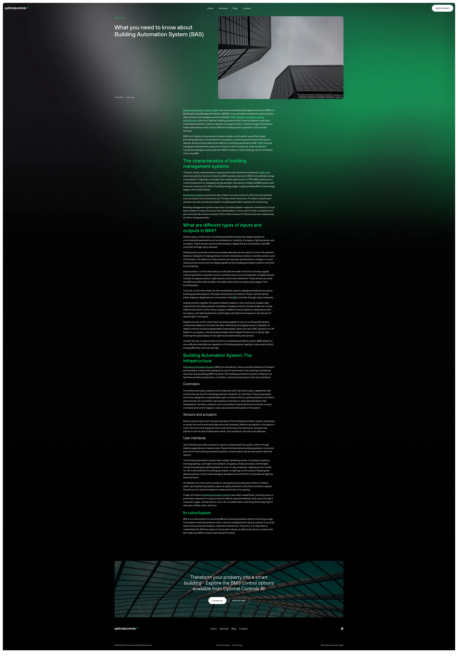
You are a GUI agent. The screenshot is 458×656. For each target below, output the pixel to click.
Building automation (193, 195)
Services (223, 8)
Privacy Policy (237, 645)
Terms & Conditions (223, 645)
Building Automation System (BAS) (200, 110)
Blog (235, 8)
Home (210, 8)
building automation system (216, 495)
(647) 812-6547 (442, 8)
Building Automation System (199, 367)
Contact (247, 8)
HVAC (262, 172)
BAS (261, 143)
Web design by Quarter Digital (332, 645)
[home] (60, 8)
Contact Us (217, 600)
